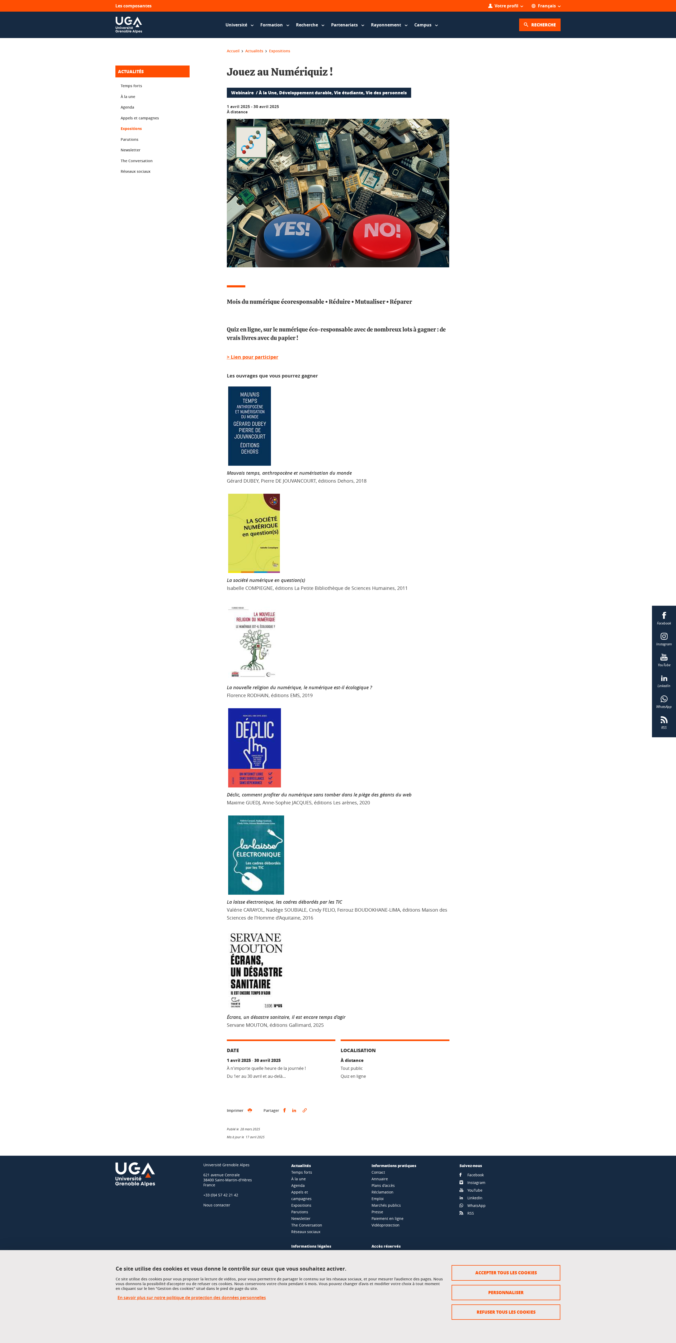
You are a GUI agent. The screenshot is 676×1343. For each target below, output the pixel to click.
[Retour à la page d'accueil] (128, 24)
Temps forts (131, 85)
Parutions (129, 139)
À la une (128, 96)
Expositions (131, 128)
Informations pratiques (394, 1165)
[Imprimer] (250, 1110)
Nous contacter (216, 1204)
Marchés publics (386, 1205)
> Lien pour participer (252, 357)
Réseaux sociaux (136, 171)
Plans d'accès (383, 1185)
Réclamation (382, 1192)
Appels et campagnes (140, 117)
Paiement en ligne (387, 1218)
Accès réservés (386, 1246)
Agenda (127, 107)
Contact (378, 1172)
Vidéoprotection (386, 1225)
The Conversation (137, 160)
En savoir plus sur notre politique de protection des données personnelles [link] (192, 1297)
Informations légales (311, 1246)
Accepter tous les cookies (506, 1273)
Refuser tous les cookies (506, 1312)
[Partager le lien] (305, 1110)
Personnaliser (506, 1292)
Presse (377, 1211)
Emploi (378, 1198)
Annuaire (380, 1178)
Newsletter (130, 149)
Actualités (131, 71)
